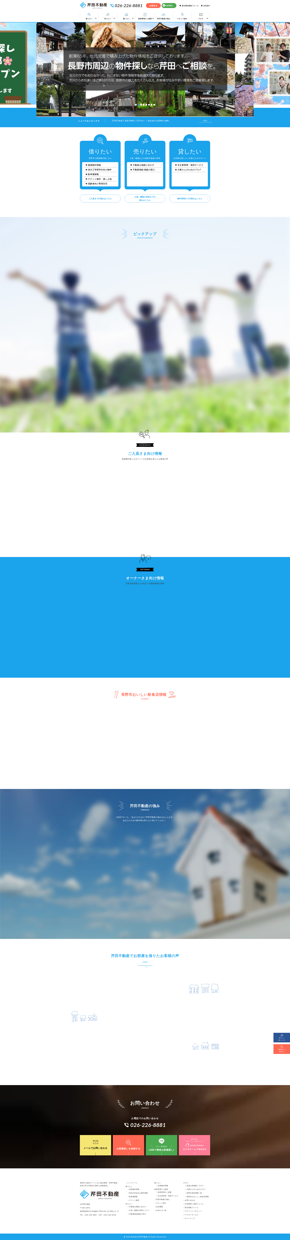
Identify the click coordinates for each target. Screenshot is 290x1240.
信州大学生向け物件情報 (138, 1193)
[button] (136, 105)
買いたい (126, 19)
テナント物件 (134, 1200)
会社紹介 (206, 6)
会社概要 (159, 1207)
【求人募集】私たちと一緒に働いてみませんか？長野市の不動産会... (141, 121)
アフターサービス (191, 1215)
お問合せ (153, 6)
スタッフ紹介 (182, 19)
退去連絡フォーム (191, 1207)
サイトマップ (190, 1218)
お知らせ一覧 (161, 1210)
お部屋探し (170, 5)
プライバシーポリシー (193, 1211)
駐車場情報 (93, 174)
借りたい (89, 19)
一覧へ (205, 121)
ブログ (200, 19)
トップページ (132, 1183)
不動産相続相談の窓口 (137, 1214)
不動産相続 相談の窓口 (144, 169)
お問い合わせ (190, 1200)
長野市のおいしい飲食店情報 (198, 1197)
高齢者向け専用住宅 (97, 183)
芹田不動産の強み (163, 19)
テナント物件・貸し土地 (100, 179)
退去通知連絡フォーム (190, 6)
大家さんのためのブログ (189, 169)
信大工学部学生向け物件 (100, 169)
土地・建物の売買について (139, 1210)
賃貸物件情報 (94, 165)
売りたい (107, 19)
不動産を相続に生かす (143, 165)
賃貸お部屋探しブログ (195, 1186)
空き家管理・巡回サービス (190, 165)
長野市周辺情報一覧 (194, 1193)
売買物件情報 (163, 1186)
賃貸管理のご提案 (145, 19)
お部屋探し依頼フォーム (194, 1204)
